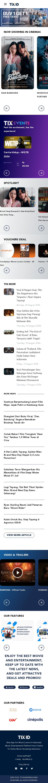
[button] (6, 108)
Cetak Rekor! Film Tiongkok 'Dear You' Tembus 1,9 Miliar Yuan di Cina (23, 437)
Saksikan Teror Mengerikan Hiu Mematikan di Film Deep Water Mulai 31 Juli (22, 472)
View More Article (19, 535)
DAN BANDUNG (9, 93)
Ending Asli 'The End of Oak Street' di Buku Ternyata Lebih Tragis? (29, 335)
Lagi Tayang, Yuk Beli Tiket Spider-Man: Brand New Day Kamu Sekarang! (24, 490)
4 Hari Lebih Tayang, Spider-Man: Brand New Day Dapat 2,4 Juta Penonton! (23, 455)
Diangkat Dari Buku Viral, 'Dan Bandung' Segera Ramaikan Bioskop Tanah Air (21, 419)
